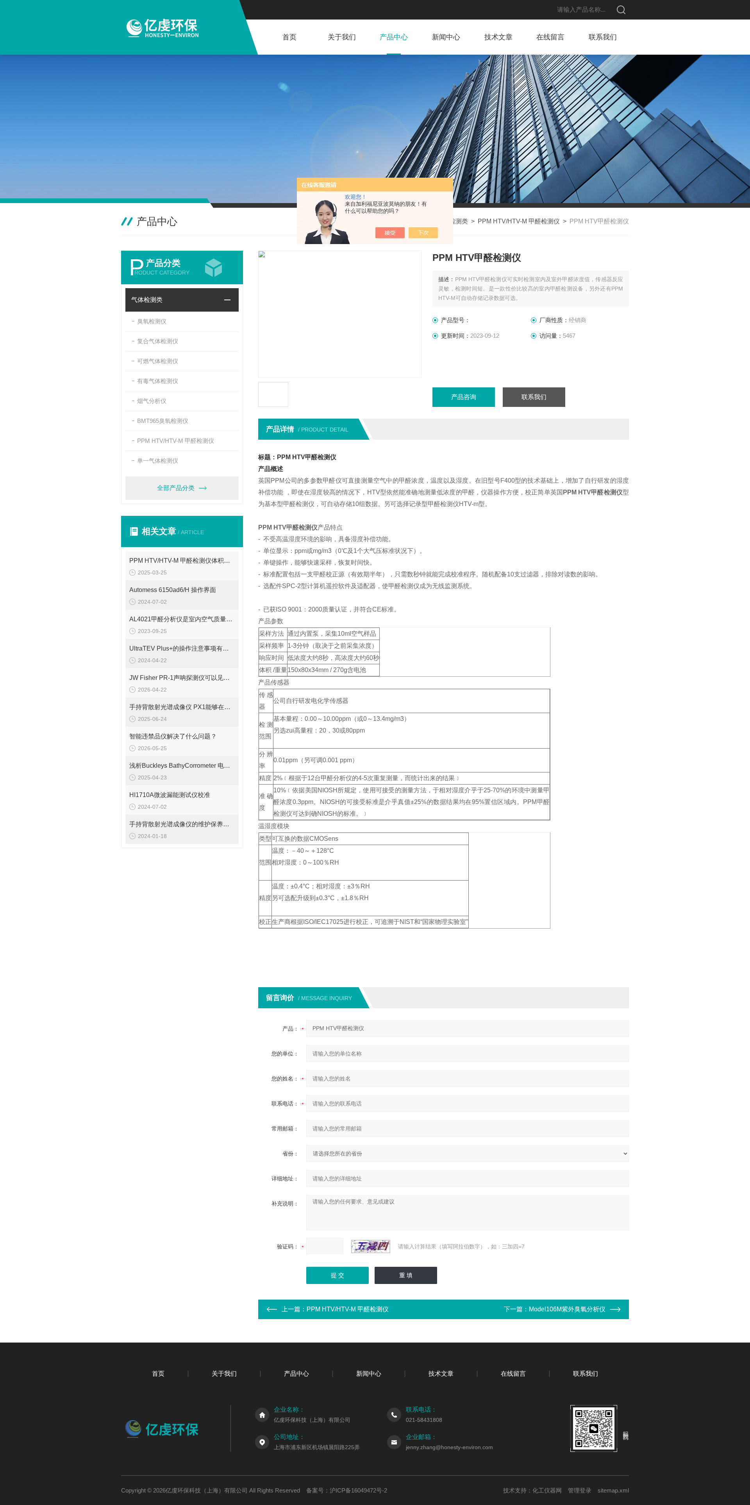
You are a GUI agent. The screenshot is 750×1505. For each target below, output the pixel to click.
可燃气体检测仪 (157, 361)
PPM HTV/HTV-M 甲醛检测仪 (519, 221)
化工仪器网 (547, 1490)
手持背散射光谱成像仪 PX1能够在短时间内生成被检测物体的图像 (182, 707)
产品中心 (394, 37)
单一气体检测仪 (157, 460)
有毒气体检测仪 (157, 381)
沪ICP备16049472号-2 (358, 1490)
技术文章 (498, 37)
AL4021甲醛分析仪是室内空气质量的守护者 (182, 619)
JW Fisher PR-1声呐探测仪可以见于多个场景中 (182, 677)
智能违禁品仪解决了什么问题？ (173, 736)
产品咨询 (463, 397)
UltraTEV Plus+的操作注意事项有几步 (182, 648)
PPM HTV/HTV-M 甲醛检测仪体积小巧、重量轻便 (182, 560)
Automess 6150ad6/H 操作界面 (172, 590)
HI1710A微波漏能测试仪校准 (169, 795)
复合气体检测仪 (157, 341)
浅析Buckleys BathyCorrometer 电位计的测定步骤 (182, 765)
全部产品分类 (176, 488)
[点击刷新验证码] (370, 1246)
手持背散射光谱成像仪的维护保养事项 (182, 824)
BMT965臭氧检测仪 (162, 420)
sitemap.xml (613, 1490)
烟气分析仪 (151, 401)
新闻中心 (446, 37)
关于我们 (342, 37)
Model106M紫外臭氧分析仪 (567, 1309)
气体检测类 (146, 299)
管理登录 (579, 1490)
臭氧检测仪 (151, 321)
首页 (289, 37)
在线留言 (550, 37)
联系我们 (603, 37)
